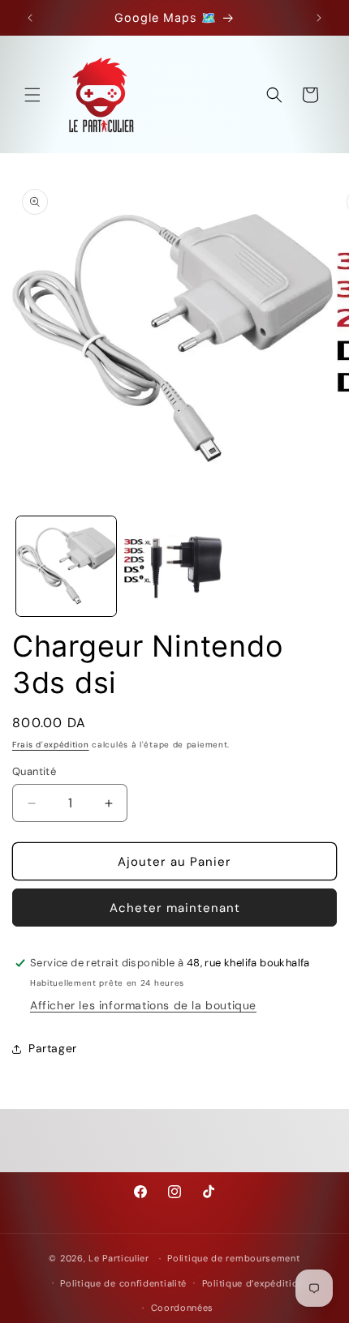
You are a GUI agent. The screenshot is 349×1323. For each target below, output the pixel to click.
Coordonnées (182, 1307)
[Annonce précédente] (30, 18)
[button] (32, 95)
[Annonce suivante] (319, 18)
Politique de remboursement (233, 1258)
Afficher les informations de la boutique (143, 1005)
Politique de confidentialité (123, 1283)
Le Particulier (118, 1258)
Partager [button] (52, 1048)
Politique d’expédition (253, 1283)
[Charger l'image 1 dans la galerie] (66, 566)
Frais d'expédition (50, 744)
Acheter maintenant (175, 908)
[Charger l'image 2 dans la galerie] (174, 566)
